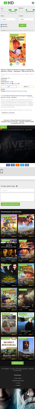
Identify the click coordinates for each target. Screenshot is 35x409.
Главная (18, 385)
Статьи (18, 383)
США (10, 81)
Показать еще (17, 363)
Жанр (2, 16)
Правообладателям (18, 380)
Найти (22, 25)
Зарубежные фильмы (11, 91)
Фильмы (4, 24)
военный (15, 83)
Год (2, 8)
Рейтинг (21, 8)
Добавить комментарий (10, 204)
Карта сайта (18, 378)
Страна (21, 16)
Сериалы (4, 26)
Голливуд (24, 91)
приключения (7, 83)
